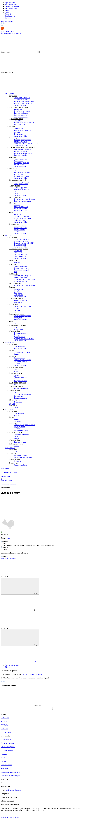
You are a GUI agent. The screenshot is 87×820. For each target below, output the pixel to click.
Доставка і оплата (11, 4)
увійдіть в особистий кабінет (32, 674)
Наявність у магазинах (9, 558)
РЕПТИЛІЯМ (10, 448)
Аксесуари (13, 356)
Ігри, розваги (14, 224)
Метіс (8, 538)
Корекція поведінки (16, 314)
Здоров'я (12, 350)
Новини (8, 10)
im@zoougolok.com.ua (14, 790)
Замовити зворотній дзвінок (11, 34)
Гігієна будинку (15, 197)
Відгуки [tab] (8, 667)
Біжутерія (12, 203)
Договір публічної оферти (10, 776)
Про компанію (10, 3)
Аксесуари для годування (18, 107)
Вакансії (8, 14)
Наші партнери (10, 16)
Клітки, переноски (16, 367)
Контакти (8, 18)
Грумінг (12, 126)
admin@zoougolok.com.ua (10, 817)
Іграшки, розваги (15, 373)
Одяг (11, 212)
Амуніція (12, 157)
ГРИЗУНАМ (9, 342)
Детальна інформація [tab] (12, 665)
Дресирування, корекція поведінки (22, 147)
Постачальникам (11, 8)
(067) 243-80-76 (8, 31)
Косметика (13, 168)
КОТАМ (8, 235)
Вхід (2, 21)
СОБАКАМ (9, 94)
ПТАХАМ (9, 409)
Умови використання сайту (11, 772)
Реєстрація (9, 21)
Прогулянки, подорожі (17, 180)
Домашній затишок (16, 119)
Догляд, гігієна (14, 186)
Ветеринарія (13, 138)
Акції (7, 12)
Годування (13, 96)
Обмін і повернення (12, 6)
